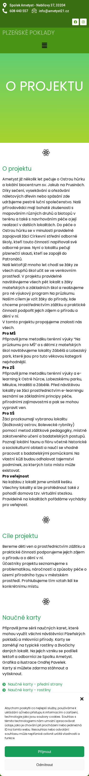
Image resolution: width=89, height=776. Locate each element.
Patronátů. (12, 259)
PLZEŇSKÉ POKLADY (28, 33)
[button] (82, 698)
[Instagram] (83, 22)
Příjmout (44, 752)
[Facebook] (75, 22)
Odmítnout (44, 765)
